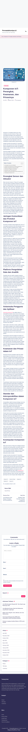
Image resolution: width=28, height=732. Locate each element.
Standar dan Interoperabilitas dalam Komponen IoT (14, 171)
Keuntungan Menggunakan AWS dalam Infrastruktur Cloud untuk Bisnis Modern (12, 617)
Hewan (4, 663)
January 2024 (5, 647)
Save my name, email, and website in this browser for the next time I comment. (13, 581)
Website (5, 574)
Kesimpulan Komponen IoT (9, 172)
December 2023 (6, 650)
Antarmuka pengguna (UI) (8, 312)
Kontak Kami (4, 718)
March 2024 (5, 642)
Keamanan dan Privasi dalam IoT (10, 170)
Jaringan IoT (19, 479)
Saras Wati (8, 488)
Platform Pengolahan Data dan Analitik (11, 167)
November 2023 (6, 652)
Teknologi (6, 85)
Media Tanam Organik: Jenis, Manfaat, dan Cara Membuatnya (13, 613)
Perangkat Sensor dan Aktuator (10, 165)
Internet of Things (12, 479)
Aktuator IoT (6, 479)
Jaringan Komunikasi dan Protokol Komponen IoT (13, 166)
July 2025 (5, 633)
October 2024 (5, 638)
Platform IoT (6, 481)
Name (4, 562)
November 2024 (6, 635)
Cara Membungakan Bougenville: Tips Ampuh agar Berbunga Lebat (14, 605)
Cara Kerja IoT (20, 470)
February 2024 (6, 645)
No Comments (18, 100)
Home (2, 36)
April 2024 (5, 640)
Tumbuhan (5, 668)
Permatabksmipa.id (9, 30)
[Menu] (25, 31)
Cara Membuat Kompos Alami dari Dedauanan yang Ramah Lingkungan (13, 609)
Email (4, 568)
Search (5, 593)
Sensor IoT (11, 481)
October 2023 (5, 655)
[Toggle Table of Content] (21, 163)
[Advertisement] (14, 14)
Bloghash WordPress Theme (14, 729)
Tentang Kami (4, 720)
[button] (7, 490)
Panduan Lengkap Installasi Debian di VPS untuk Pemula (13, 622)
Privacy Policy (4, 716)
